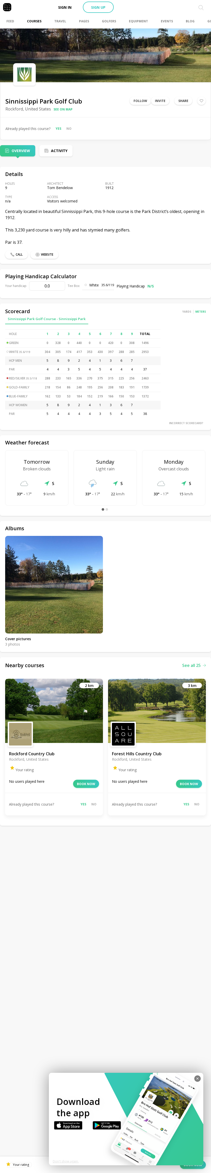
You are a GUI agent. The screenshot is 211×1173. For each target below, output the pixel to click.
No (69, 128)
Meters (200, 311)
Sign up (98, 7)
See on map (63, 109)
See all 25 (191, 665)
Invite (160, 101)
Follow (140, 101)
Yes (58, 128)
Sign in (65, 7)
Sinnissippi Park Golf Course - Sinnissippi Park (47, 318)
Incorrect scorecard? (186, 423)
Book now (86, 784)
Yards (186, 311)
